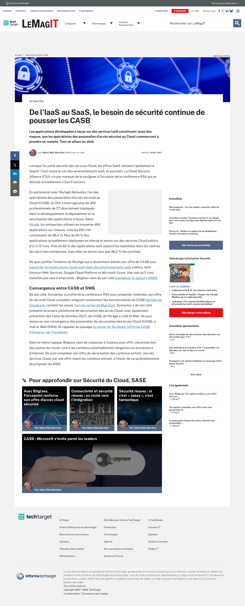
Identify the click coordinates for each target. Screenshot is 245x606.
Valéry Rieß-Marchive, (53, 152)
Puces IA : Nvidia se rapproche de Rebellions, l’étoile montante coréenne (193, 232)
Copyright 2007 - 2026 (76, 589)
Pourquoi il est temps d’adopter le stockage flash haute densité (195, 362)
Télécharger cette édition (196, 312)
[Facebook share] (14, 155)
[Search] (237, 23)
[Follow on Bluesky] (231, 11)
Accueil (18, 55)
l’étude (34, 224)
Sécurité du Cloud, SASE (37, 55)
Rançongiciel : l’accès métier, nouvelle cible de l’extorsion (194, 208)
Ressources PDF (66, 11)
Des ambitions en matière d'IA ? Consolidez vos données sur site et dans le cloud (194, 348)
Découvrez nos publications (224, 3)
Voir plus (195, 374)
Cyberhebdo (86, 11)
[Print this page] (14, 182)
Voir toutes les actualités (196, 245)
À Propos (64, 520)
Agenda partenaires (41, 11)
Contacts (64, 541)
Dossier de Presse (113, 556)
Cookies (7, 11)
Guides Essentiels (158, 541)
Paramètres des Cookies (95, 593)
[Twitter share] (14, 164)
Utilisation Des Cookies (71, 548)
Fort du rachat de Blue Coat (94, 305)
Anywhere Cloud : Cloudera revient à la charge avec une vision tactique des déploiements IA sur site (195, 220)
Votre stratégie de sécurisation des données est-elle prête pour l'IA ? (195, 335)
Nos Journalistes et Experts (118, 548)
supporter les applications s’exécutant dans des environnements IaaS (80, 267)
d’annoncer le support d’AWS (136, 278)
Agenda (108, 541)
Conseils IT (154, 527)
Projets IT (20, 11)
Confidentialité (72, 593)
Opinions (153, 534)
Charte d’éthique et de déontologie (77, 527)
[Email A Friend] (14, 191)
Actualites (36, 101)
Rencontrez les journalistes (74, 534)
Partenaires (110, 527)
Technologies (111, 534)
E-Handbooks (155, 520)
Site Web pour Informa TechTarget (122, 520)
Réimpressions (67, 556)
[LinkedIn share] (14, 173)
